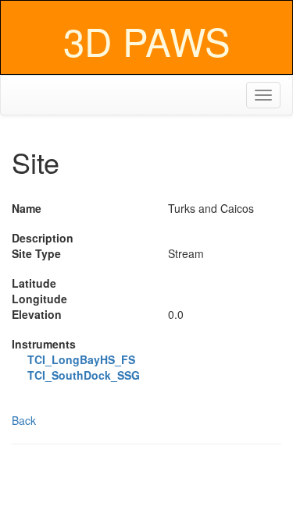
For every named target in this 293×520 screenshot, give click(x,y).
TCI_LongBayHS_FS (81, 359)
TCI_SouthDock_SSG (83, 375)
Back (24, 420)
